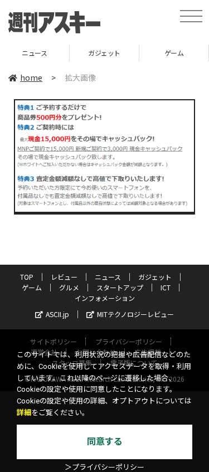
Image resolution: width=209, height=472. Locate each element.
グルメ (69, 287)
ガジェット (93, 52)
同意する (105, 441)
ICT (166, 287)
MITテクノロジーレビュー (135, 314)
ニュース (108, 276)
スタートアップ (119, 287)
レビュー (64, 276)
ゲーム (163, 52)
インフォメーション (105, 298)
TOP (26, 276)
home (31, 77)
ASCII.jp (57, 314)
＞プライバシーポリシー (104, 467)
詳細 (24, 412)
